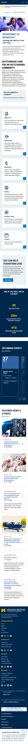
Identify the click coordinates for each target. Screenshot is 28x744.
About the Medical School (7, 679)
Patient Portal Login (6, 646)
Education (4, 670)
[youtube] (11, 636)
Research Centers (5, 661)
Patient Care (5, 639)
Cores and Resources (6, 663)
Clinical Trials (4, 656)
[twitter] (8, 636)
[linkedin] (8, 667)
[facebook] (2, 636)
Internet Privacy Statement (16, 740)
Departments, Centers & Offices (8, 677)
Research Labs (4, 659)
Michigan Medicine (7, 621)
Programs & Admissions (7, 673)
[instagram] (5, 636)
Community (4, 628)
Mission (3, 626)
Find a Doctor (4, 642)
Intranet (3, 681)
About (2, 623)
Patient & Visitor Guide (6, 644)
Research (4, 654)
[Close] (24, 732)
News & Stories (4, 632)
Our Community (5, 675)
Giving (2, 630)
